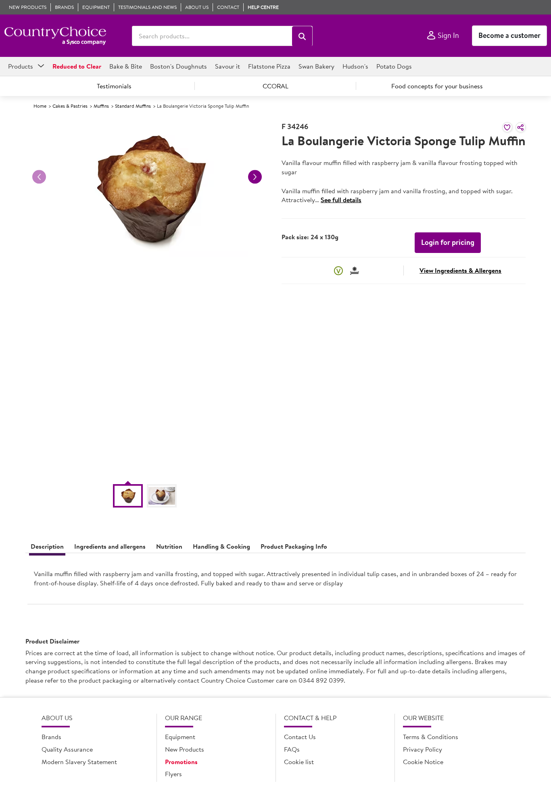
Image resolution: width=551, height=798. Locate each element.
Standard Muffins (133, 105)
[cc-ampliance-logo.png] (55, 36)
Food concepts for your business (437, 85)
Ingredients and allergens (110, 546)
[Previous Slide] (39, 176)
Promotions (181, 761)
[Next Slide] (255, 176)
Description (47, 546)
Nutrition (169, 546)
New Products (184, 749)
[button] (302, 36)
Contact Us (300, 736)
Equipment (180, 736)
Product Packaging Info (294, 546)
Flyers (173, 773)
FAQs (292, 749)
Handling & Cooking (221, 546)
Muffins (101, 105)
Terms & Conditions (430, 736)
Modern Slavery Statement (79, 761)
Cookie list (299, 761)
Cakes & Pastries (70, 105)
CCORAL (275, 85)
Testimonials (114, 85)
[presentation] (275, 581)
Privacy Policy (422, 749)
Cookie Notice (423, 761)
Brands (51, 736)
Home (39, 105)
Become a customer (509, 35)
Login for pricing (447, 242)
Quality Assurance (67, 749)
